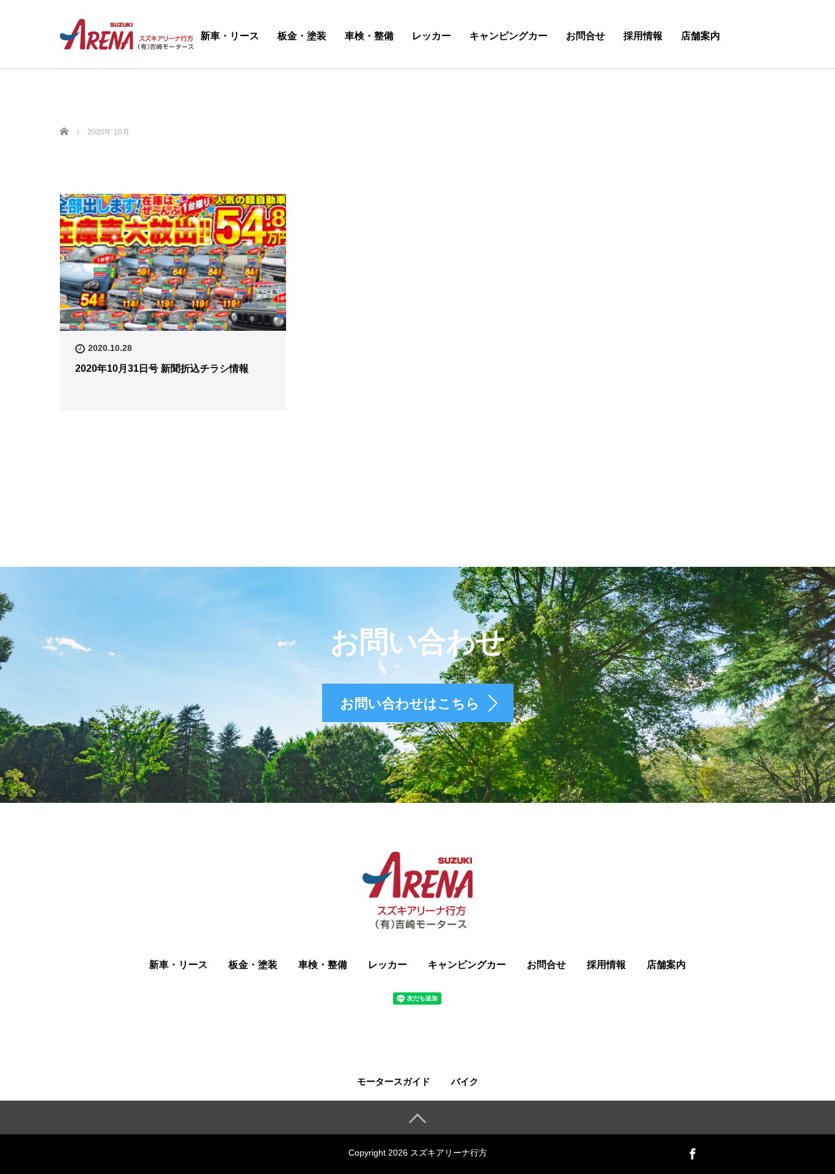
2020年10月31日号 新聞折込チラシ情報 (162, 368)
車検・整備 (369, 36)
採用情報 (643, 36)
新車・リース (229, 36)
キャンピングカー (508, 36)
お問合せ (585, 36)
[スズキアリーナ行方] (127, 32)
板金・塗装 (302, 36)
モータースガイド (393, 1081)
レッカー (431, 36)
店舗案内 (700, 36)
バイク (465, 1081)
